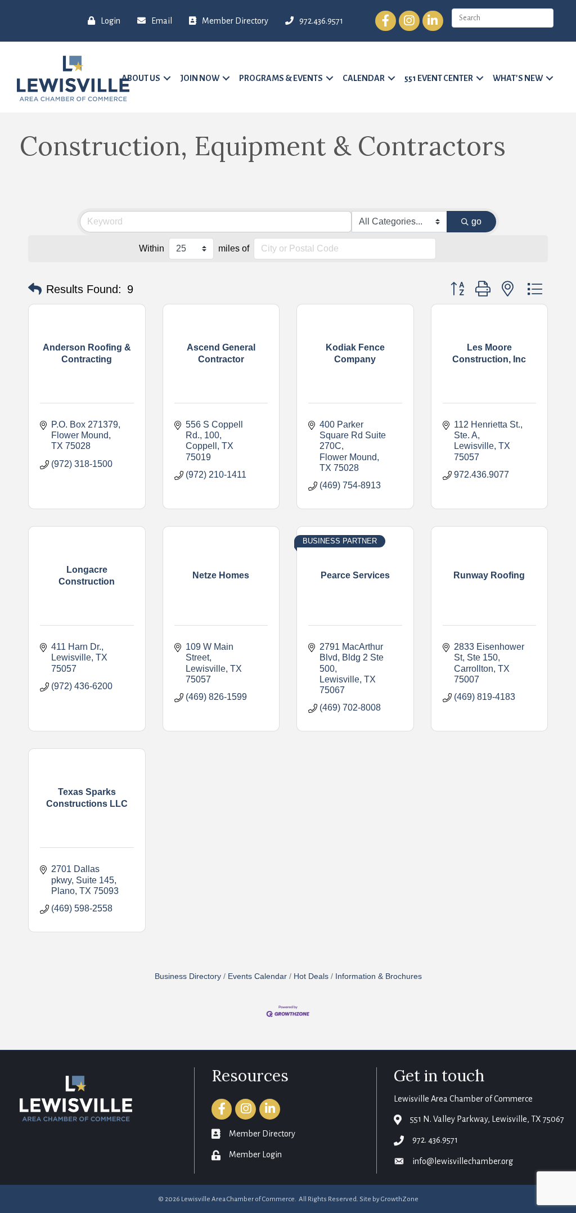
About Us (141, 78)
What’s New (518, 78)
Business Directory (188, 976)
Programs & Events (281, 78)
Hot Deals (311, 976)
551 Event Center (438, 78)
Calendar (364, 78)
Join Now (199, 78)
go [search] (476, 221)
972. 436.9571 (435, 1139)
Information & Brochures (378, 976)
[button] (35, 289)
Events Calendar (257, 976)
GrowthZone (399, 1199)
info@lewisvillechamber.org (462, 1161)
